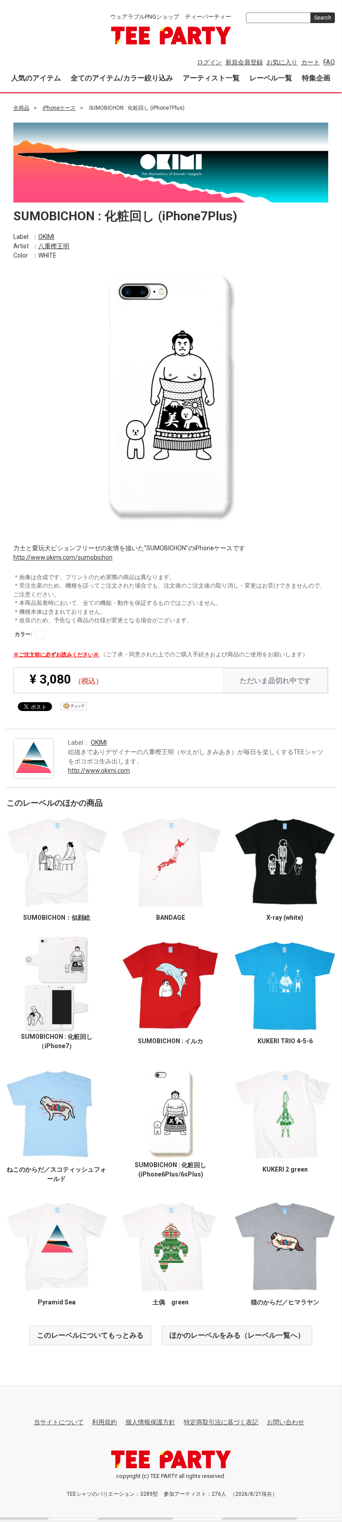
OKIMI (46, 236)
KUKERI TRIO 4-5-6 (285, 1040)
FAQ (329, 62)
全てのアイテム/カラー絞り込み (122, 78)
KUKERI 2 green (285, 1168)
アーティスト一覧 (211, 78)
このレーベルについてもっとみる (90, 1335)
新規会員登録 (244, 62)
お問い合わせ (285, 1422)
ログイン (209, 62)
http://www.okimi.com (99, 770)
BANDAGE (170, 917)
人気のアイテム (36, 78)
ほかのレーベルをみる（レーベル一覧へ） (237, 1335)
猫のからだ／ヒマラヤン (285, 1301)
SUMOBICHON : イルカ (170, 1040)
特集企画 (316, 78)
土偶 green (171, 1301)
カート (310, 62)
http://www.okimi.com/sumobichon (63, 556)
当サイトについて (59, 1422)
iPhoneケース (59, 108)
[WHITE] (40, 634)
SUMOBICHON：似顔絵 (56, 917)
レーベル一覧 (270, 78)
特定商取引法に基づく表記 (221, 1422)
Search (322, 18)
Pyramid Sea (57, 1301)
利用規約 (104, 1422)
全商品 (21, 108)
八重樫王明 (53, 245)
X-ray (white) (284, 917)
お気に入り (282, 62)
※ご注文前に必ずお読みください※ (56, 654)
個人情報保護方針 (150, 1422)
